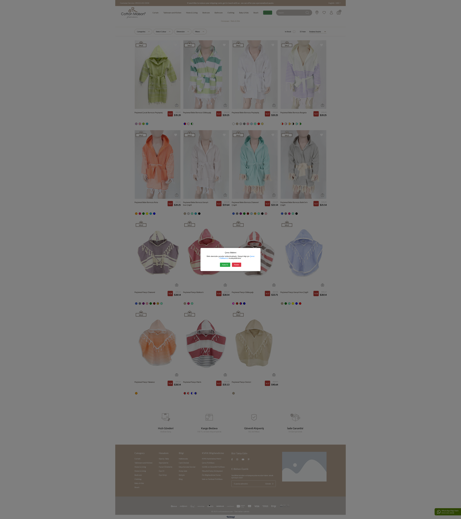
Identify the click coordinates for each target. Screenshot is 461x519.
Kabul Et (225, 265)
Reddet (236, 265)
